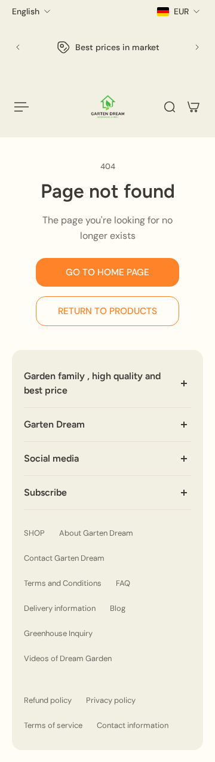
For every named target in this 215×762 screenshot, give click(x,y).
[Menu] (21, 107)
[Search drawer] (170, 107)
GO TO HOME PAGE (107, 272)
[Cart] (193, 107)
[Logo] (107, 106)
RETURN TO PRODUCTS (107, 311)
